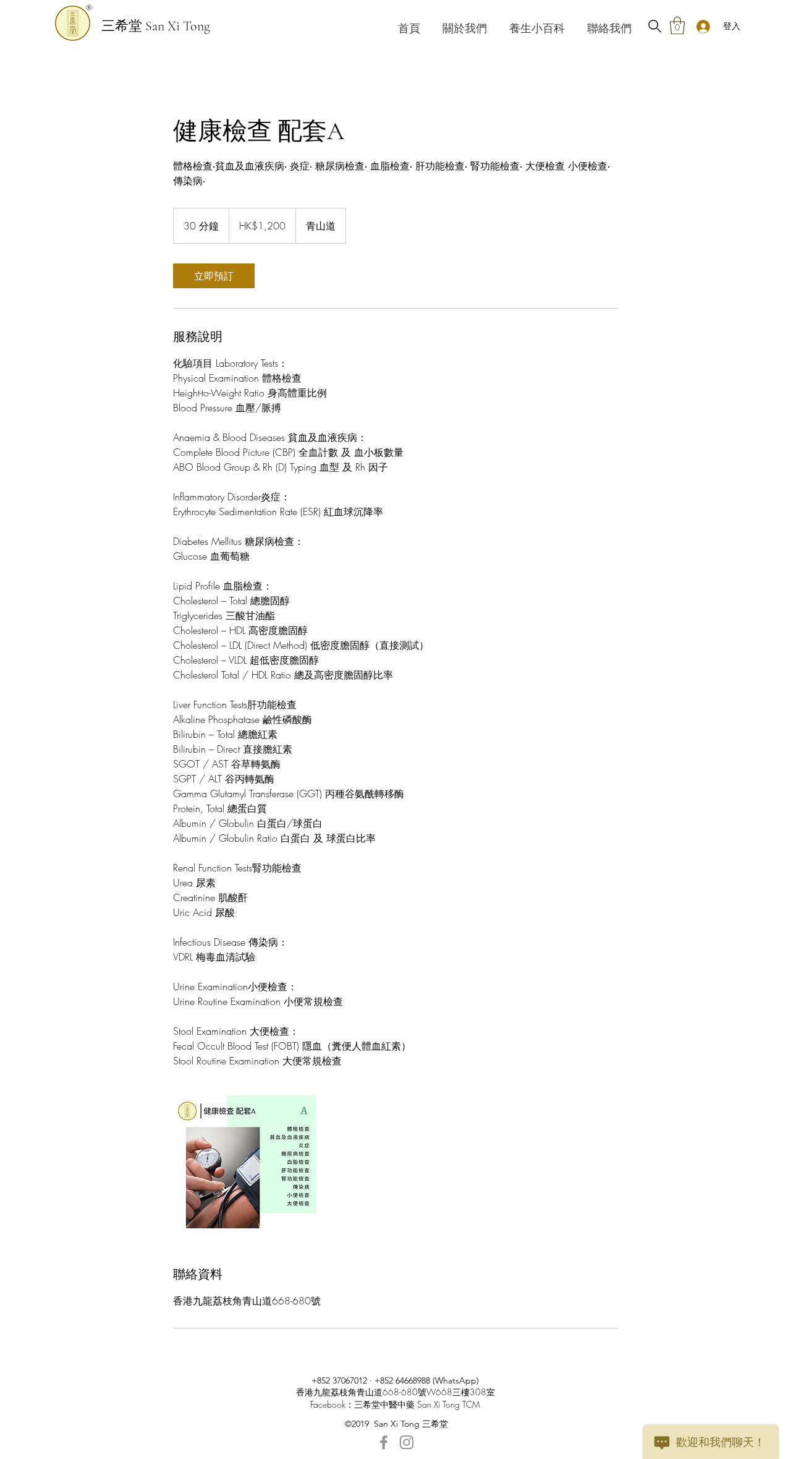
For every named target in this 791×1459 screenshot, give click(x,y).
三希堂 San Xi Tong (155, 26)
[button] (677, 26)
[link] (214, 275)
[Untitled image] (244, 1167)
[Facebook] (383, 1442)
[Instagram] (406, 1442)
